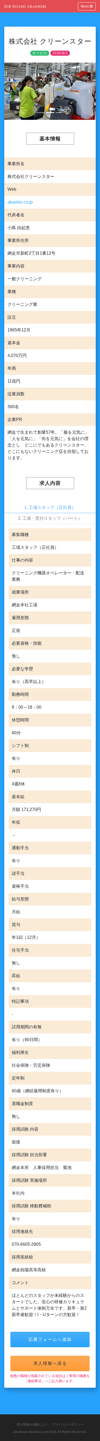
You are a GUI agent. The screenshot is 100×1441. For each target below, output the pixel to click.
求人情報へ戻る (50, 1363)
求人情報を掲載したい (33, 1424)
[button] (11, 91)
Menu (85, 6)
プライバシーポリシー (68, 1424)
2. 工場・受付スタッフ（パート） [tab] (50, 518)
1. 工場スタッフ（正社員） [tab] (50, 507)
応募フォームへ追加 (50, 1339)
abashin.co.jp (20, 202)
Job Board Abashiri (25, 6)
